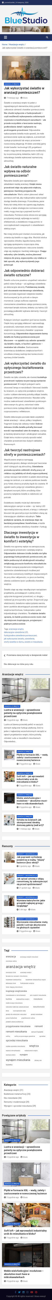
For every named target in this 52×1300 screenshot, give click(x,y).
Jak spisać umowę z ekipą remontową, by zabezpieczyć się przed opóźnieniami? (32, 881)
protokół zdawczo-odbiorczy (14, 1022)
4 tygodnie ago (25, 807)
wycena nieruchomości (13, 1051)
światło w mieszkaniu (34, 642)
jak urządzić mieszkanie (38, 995)
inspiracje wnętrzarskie (16, 991)
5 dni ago (23, 909)
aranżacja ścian (11, 972)
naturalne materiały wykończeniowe (17, 1007)
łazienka (9, 1065)
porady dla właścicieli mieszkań (16, 1014)
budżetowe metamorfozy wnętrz (36, 980)
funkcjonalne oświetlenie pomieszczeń (20, 635)
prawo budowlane (11, 1018)
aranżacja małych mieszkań (29, 957)
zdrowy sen (38, 1060)
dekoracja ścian (11, 983)
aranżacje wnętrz (25, 972)
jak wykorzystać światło (14, 639)
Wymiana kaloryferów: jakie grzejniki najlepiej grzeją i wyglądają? (31, 903)
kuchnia (9, 999)
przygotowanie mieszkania (18, 1026)
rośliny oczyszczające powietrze (24, 1036)
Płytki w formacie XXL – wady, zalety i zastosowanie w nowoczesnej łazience (32, 757)
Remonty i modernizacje (27, 854)
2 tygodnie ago (13, 720)
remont (39, 1026)
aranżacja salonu (11, 961)
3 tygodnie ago (25, 764)
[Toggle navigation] (5, 37)
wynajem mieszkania (18, 1060)
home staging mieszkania (14, 987)
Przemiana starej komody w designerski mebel (27, 655)
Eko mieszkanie (11, 1098)
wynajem (24, 1054)
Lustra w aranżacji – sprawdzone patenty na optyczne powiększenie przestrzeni (23, 713)
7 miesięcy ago (13, 98)
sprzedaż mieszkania (17, 1040)
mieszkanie (38, 999)
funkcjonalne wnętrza (27, 983)
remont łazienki (37, 1032)
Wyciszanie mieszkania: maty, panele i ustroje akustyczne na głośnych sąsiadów (32, 925)
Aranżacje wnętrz (12, 84)
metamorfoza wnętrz (22, 999)
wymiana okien (10, 1055)
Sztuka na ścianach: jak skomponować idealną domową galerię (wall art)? (30, 822)
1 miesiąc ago (25, 829)
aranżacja (11, 956)
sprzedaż (42, 1036)
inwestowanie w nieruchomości (16, 995)
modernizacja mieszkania (14, 1003)
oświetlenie (29, 639)
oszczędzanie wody (19, 1011)
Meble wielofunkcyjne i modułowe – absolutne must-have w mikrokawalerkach (32, 801)
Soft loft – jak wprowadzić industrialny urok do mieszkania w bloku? (30, 779)
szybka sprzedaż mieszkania (15, 1046)
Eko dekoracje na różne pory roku (18, 664)
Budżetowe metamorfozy (15, 1094)
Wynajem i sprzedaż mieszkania (18, 1106)
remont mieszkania (16, 1031)
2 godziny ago (25, 866)
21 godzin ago (25, 888)
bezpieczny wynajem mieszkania (16, 976)
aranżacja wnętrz (16, 629)
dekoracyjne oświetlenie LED (16, 632)
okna (7, 1011)
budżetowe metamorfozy (13, 980)
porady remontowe (36, 1014)
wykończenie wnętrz (31, 1051)
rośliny (8, 1036)
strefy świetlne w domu (14, 642)
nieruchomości (39, 1007)
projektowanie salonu (28, 1018)
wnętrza (34, 1045)
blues (25, 98)
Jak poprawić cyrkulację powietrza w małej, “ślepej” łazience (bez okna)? (31, 860)
